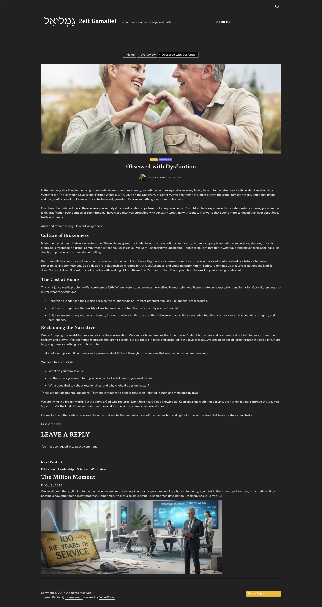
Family (153, 160)
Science (82, 469)
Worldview (165, 160)
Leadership (66, 469)
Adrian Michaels (158, 178)
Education (48, 469)
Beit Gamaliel (97, 21)
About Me (223, 21)
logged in (65, 447)
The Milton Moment (68, 477)
